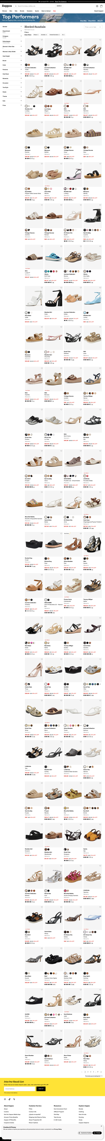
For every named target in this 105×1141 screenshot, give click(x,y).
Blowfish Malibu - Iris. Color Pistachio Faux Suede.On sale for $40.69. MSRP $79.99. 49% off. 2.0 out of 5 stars (73, 801)
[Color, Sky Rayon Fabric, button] (95, 684)
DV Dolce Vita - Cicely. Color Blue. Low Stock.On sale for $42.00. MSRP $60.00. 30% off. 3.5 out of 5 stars (92, 924)
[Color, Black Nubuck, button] (68, 558)
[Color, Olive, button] (53, 725)
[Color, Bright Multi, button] (87, 147)
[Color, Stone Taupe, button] (29, 476)
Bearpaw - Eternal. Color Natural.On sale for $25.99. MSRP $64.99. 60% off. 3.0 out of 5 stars (34, 140)
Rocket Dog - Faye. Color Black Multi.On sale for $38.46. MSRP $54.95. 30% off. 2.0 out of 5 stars (53, 551)
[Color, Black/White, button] (31, 106)
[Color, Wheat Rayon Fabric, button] (87, 684)
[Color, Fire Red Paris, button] (70, 188)
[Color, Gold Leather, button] (70, 558)
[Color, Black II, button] (29, 147)
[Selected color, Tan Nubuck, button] (65, 558)
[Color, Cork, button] (48, 725)
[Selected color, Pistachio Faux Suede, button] (65, 808)
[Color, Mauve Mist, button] (87, 230)
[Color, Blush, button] (73, 230)
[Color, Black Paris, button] (70, 65)
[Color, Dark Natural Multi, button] (87, 1014)
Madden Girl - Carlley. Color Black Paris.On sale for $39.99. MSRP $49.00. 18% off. (53, 759)
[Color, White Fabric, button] (31, 434)
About (6, 1109)
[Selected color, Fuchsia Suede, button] (65, 890)
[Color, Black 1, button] (90, 230)
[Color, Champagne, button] (78, 271)
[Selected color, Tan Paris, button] (45, 849)
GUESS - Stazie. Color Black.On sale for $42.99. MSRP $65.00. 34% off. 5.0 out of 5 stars (34, 1007)
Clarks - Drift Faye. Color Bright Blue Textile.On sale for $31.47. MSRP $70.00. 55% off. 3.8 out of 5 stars (53, 264)
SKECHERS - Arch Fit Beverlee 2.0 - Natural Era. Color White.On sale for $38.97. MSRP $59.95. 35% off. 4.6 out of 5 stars (53, 593)
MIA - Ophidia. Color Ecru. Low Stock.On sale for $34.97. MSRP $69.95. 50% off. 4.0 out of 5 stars (34, 386)
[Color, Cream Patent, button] (48, 643)
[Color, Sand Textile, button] (56, 271)
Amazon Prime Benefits (11, 1117)
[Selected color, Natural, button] (65, 106)
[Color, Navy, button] (51, 106)
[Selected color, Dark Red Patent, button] (84, 643)
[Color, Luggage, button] (87, 808)
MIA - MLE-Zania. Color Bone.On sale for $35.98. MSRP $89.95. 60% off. (73, 427)
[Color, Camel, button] (68, 393)
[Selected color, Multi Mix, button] (84, 147)
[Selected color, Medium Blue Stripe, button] (84, 393)
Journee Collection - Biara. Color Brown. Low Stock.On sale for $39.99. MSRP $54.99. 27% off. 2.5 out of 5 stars (53, 718)
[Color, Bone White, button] (70, 766)
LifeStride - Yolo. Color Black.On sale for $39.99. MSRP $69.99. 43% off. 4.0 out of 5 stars (34, 759)
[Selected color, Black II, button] (84, 188)
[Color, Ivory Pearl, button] (73, 517)
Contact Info (32, 1111)
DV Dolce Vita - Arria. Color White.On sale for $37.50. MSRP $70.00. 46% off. (73, 510)
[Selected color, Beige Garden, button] (45, 434)
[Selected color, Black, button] (26, 65)
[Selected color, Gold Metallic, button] (26, 106)
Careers (6, 1111)
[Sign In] (97, 6)
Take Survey (57, 1117)
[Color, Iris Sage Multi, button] (48, 476)
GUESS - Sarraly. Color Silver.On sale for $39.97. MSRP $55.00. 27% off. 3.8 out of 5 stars (73, 677)
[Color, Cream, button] (87, 188)
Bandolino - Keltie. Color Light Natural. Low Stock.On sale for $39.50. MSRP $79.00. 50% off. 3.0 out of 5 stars (53, 635)
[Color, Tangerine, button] (48, 106)
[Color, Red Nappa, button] (48, 684)
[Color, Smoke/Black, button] (87, 106)
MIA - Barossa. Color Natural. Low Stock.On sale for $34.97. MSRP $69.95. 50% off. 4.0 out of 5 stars (53, 386)
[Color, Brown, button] (34, 890)
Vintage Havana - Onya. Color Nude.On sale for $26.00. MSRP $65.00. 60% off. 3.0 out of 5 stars (73, 140)
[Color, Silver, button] (87, 65)
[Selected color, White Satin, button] (45, 890)
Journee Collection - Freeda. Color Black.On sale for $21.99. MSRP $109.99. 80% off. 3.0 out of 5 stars (53, 57)
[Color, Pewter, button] (59, 1014)
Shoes (35, 34)
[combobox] (34, 6)
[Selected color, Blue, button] (84, 932)
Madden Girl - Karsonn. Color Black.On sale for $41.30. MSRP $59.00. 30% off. (34, 842)
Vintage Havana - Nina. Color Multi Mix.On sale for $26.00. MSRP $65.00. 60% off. (92, 140)
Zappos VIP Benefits (10, 1120)
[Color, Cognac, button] (68, 106)
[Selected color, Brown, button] (65, 271)
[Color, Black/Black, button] (70, 476)
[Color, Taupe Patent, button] (51, 517)
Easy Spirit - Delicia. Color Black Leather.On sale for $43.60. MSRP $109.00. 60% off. (92, 1007)
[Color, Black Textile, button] (51, 271)
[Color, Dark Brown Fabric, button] (48, 849)
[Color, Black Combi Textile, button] (90, 271)
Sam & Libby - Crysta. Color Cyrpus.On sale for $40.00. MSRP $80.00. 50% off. (34, 801)
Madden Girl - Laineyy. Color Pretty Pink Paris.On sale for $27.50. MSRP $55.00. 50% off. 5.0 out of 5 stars (73, 181)
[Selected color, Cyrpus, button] (26, 808)
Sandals (43, 34)
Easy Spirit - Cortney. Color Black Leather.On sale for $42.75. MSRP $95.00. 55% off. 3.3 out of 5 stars (92, 966)
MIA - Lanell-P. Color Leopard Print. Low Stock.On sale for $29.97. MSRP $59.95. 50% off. (34, 264)
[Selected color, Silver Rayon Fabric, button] (84, 684)
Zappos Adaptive (84, 1122)
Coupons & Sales (9, 1122)
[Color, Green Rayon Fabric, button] (90, 684)
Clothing (81, 1111)
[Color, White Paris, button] (68, 65)
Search (59, 6)
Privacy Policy (58, 1129)
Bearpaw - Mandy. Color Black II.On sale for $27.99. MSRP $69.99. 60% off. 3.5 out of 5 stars (92, 181)
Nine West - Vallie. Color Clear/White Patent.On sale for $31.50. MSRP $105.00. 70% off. (34, 304)
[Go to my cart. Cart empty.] (101, 6)
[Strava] (14, 1099)
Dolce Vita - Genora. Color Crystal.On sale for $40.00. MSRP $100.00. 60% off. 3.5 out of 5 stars (92, 759)
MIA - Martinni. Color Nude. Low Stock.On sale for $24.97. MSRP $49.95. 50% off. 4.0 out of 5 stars (92, 98)
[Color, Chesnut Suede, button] (78, 725)
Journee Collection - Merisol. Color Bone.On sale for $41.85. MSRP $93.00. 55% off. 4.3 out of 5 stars (34, 883)
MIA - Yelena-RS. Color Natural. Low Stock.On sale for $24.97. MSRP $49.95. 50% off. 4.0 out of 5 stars (73, 98)
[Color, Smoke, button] (95, 932)
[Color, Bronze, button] (87, 434)
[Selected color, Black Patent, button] (84, 230)
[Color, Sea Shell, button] (51, 1056)
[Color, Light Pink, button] (48, 352)
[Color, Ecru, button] (29, 106)
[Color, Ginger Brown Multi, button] (95, 230)
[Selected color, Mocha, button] (65, 476)
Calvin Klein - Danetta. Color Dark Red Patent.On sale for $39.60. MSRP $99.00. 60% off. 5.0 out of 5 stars (92, 635)
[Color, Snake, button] (48, 230)
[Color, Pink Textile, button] (53, 271)
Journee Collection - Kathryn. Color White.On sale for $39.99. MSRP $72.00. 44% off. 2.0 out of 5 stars (92, 718)
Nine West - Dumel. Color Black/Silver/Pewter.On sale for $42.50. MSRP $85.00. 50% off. (34, 966)
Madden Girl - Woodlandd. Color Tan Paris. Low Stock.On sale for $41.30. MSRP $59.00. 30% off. (53, 842)
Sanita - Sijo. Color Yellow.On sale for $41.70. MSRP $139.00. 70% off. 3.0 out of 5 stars (92, 842)
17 (97, 1072)
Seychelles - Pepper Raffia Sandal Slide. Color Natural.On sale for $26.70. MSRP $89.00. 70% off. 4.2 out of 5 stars (34, 181)
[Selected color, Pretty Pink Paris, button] (65, 188)
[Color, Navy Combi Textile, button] (87, 271)
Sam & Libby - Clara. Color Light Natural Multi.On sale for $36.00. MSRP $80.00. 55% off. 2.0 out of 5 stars (53, 468)
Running (81, 1117)
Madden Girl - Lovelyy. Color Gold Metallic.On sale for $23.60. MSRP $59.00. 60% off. (34, 98)
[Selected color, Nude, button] (84, 106)
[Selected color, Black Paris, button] (45, 766)
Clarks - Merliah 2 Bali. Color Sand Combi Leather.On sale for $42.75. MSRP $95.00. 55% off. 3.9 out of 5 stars (73, 966)
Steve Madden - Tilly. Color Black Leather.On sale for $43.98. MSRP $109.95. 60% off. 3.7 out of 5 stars (34, 1048)
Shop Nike (83, 20)
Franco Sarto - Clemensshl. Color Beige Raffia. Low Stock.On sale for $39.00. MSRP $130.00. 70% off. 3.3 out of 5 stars (73, 593)
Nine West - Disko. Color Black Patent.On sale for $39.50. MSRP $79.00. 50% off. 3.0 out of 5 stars (34, 635)
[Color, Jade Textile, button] (48, 271)
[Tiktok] (9, 1099)
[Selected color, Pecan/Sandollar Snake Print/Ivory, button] (84, 517)
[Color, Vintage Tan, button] (48, 973)
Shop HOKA (92, 20)
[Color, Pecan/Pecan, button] (90, 517)
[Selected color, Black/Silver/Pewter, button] (26, 973)
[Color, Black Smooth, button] (68, 517)
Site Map (56, 1114)
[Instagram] (5, 1099)
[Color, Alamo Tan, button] (87, 558)
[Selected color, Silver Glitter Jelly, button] (65, 725)
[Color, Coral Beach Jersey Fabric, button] (87, 476)
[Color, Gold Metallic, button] (68, 188)
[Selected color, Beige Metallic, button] (26, 725)
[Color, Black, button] (68, 147)
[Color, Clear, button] (73, 65)
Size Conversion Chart (60, 1109)
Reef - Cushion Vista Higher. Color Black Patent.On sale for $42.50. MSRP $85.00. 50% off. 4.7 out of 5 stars (53, 966)
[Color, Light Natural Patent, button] (29, 643)
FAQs (30, 1109)
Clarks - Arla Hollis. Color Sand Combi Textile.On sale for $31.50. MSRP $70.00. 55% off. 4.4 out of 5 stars (92, 264)
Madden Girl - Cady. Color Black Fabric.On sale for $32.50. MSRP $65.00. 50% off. (53, 304)
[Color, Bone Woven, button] (29, 600)
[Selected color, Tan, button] (45, 188)
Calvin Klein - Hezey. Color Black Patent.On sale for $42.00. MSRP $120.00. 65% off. (53, 924)
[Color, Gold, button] (70, 147)
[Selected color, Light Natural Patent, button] (26, 684)
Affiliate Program (59, 1111)
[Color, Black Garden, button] (51, 434)
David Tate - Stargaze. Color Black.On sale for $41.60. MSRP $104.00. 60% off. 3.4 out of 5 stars (73, 842)
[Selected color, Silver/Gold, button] (84, 808)
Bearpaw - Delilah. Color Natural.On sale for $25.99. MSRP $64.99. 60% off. (53, 140)
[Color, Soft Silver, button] (92, 230)
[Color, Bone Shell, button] (68, 725)
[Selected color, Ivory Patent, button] (45, 517)
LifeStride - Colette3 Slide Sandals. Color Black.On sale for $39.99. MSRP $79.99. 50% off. (73, 759)
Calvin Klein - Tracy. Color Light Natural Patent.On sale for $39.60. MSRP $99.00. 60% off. (34, 677)
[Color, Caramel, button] (68, 766)
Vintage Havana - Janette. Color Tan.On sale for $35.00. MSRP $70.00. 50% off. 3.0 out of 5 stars (73, 386)
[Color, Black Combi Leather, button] (70, 973)
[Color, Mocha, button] (29, 65)
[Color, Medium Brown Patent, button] (90, 643)
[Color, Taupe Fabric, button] (29, 434)
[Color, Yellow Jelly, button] (75, 725)
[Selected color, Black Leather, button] (84, 973)
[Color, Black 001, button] (87, 1056)
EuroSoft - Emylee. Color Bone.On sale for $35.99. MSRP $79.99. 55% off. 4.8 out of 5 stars (34, 468)
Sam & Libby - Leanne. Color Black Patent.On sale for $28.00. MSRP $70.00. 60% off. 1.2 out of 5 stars (92, 222)
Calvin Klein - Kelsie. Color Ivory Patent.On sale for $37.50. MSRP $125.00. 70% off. (53, 510)
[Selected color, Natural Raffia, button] (65, 65)
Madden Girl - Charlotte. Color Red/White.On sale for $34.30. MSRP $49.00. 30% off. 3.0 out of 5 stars (53, 344)
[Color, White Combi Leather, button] (68, 973)
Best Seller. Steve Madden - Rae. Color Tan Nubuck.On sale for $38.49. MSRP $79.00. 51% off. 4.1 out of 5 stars (73, 551)
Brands (81, 1109)
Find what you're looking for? (93, 1076)
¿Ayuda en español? (35, 1114)
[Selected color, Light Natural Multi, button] (45, 476)
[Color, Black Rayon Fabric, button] (98, 684)
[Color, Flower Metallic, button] (29, 725)
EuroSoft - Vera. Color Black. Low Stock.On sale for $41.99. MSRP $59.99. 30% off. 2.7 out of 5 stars (34, 924)
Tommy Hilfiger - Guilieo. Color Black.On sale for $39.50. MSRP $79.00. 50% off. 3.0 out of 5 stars (73, 635)
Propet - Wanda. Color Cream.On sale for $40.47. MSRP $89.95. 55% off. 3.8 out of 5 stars (53, 801)
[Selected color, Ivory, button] (65, 230)
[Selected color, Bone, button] (26, 476)
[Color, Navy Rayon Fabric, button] (92, 684)
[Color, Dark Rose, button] (68, 476)
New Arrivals (82, 1114)
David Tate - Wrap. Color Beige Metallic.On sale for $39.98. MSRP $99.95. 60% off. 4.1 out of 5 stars (34, 718)
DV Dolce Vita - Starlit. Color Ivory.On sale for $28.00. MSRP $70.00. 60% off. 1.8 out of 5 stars (73, 222)
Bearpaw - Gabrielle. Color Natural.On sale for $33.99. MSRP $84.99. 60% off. (34, 344)
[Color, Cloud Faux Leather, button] (68, 808)
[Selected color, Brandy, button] (45, 106)
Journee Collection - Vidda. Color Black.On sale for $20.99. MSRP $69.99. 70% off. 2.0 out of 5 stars (34, 57)
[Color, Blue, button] (70, 271)
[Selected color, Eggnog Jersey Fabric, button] (84, 476)
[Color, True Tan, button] (98, 230)
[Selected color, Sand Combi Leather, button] (65, 973)
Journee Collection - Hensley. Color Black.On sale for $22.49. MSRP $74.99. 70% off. (92, 57)
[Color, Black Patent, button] (48, 517)
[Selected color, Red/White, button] (45, 352)
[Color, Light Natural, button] (95, 393)
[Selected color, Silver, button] (65, 684)
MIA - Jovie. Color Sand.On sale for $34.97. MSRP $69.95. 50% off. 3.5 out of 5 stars (92, 344)
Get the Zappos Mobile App (12, 1114)
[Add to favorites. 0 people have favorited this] (42, 40)
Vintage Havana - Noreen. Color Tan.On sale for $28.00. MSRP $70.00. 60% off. (53, 222)
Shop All (100, 20)
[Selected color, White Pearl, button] (45, 684)
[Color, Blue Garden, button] (48, 434)
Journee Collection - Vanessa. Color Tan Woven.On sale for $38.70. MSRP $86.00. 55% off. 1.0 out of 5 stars (34, 593)
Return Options (33, 1122)
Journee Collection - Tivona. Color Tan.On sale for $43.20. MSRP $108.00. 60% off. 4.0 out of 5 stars (53, 1007)
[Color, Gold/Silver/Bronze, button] (29, 973)
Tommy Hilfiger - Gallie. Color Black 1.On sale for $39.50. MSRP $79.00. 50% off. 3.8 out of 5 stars (92, 593)
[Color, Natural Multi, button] (48, 558)
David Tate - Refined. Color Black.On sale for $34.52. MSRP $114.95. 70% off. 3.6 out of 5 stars (73, 344)
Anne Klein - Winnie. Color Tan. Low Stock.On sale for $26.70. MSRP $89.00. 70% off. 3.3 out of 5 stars (53, 181)
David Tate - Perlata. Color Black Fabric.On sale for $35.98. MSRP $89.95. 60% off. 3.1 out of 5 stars (34, 427)
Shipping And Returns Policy (37, 1117)
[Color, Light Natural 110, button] (90, 1056)
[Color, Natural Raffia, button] (48, 766)
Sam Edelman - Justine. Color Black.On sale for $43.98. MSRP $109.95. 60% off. (53, 1048)
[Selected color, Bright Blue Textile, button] (45, 271)
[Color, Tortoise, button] (87, 312)
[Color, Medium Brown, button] (92, 393)
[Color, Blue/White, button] (75, 65)
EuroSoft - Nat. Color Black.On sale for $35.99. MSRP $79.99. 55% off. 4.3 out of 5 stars (92, 427)
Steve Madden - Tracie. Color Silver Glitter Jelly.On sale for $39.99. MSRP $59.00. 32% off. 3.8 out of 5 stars (73, 718)
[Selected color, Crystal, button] (84, 766)
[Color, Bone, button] (90, 434)
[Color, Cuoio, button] (51, 476)
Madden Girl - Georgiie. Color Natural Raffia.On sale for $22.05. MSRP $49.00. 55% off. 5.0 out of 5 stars (73, 57)
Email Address (10, 1089)
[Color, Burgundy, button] (70, 230)
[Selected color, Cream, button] (45, 808)
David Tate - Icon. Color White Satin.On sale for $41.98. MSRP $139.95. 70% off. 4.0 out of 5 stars (53, 883)
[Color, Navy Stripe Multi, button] (87, 393)
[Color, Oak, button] (68, 890)
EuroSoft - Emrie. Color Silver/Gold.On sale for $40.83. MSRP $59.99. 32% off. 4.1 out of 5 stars (92, 801)
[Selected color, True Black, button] (84, 558)
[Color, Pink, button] (51, 188)
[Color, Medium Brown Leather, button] (87, 973)
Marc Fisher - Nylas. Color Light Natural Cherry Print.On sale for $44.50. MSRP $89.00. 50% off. (73, 1048)
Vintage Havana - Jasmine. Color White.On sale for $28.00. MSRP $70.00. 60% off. (34, 222)
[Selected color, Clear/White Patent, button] (26, 312)
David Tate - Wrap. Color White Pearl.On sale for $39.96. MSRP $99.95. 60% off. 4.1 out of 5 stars (53, 677)
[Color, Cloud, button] (56, 973)
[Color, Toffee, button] (92, 932)
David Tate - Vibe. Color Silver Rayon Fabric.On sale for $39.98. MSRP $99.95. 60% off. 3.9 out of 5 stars (92, 677)
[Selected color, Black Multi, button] (45, 558)
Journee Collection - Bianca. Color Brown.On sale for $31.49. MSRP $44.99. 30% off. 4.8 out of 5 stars (73, 264)
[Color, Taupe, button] (75, 476)
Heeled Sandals (54, 34)
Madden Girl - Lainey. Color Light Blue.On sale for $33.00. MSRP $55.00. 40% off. (92, 304)
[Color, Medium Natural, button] (68, 643)
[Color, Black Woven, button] (31, 600)
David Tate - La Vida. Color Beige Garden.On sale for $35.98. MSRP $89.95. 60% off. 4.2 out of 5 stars (53, 427)
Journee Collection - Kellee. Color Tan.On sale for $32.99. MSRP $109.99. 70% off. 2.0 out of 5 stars (73, 304)
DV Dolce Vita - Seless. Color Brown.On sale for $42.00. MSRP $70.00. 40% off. (73, 924)
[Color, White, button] (68, 271)
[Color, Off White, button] (48, 188)
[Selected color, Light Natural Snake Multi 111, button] (84, 1056)
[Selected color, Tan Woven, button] (26, 600)
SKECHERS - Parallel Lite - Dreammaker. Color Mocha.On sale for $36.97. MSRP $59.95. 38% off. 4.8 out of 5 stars (73, 468)
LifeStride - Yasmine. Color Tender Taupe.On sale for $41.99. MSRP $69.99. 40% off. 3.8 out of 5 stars (92, 883)
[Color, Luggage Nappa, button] (31, 725)
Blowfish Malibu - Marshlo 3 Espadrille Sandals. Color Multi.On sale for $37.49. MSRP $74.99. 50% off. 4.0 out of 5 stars (34, 510)
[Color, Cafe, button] (92, 766)
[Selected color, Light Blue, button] (84, 312)
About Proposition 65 (35, 1120)
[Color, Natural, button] (51, 230)
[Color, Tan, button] (29, 188)
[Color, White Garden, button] (53, 434)
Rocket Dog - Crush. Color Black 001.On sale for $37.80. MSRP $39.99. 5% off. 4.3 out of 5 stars (34, 551)
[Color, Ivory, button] (48, 65)
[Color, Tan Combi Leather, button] (73, 973)
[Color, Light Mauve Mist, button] (31, 808)
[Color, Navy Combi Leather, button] (75, 973)
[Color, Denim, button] (51, 725)
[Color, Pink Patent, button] (31, 643)
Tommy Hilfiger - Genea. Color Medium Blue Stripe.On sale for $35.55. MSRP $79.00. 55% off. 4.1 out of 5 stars (92, 386)
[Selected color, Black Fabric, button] (26, 434)
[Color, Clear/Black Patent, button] (29, 312)
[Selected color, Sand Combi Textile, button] (84, 271)
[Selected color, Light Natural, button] (45, 643)
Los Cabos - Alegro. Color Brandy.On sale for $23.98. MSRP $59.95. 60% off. (53, 98)
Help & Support (98, 11)
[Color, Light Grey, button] (29, 932)
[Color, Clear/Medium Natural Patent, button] (31, 312)
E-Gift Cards (57, 1120)
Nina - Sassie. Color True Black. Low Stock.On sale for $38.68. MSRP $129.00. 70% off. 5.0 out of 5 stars (92, 551)
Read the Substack (61, 1)
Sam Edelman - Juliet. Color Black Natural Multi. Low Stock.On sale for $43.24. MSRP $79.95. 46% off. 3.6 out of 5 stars (73, 1007)
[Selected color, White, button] (26, 230)
